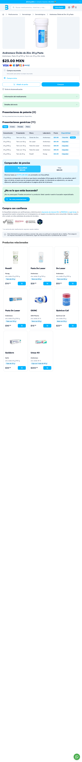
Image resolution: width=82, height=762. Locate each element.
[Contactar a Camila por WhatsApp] (77, 757)
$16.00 (57, 154)
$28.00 (57, 146)
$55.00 (57, 142)
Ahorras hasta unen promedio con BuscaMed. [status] (26, 175)
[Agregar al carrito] (22, 283)
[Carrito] (72, 7)
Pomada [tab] (20, 127)
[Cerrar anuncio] (80, 2)
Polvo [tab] (28, 127)
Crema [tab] (12, 127)
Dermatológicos (40, 14)
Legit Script (72, 212)
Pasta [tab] (5, 127)
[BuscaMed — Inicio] (6, 7)
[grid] (41, 143)
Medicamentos (13, 14)
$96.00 (57, 150)
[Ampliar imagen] (41, 33)
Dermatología (26, 14)
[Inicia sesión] (69, 7)
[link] (75, 7)
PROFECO (64, 212)
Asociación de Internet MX (50, 212)
